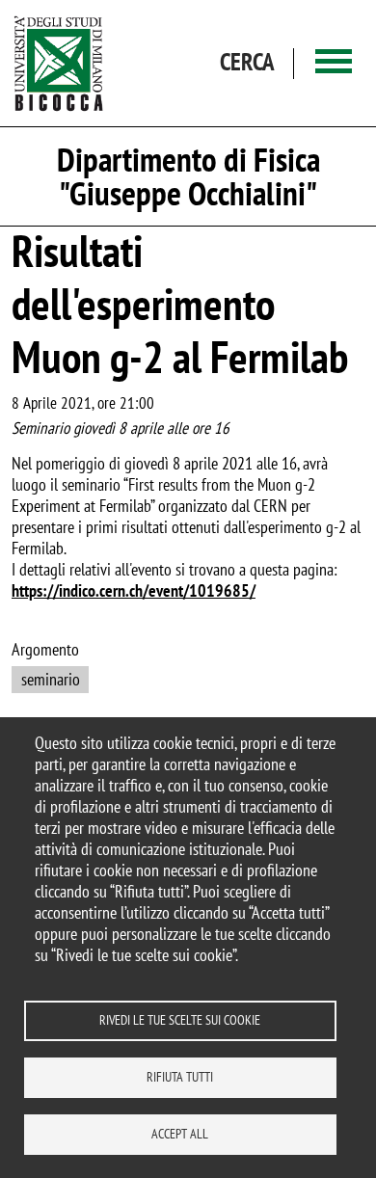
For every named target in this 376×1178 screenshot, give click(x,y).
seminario (50, 679)
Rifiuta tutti (180, 1076)
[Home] (59, 63)
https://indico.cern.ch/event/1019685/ (133, 590)
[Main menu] (333, 63)
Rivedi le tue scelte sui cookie (179, 1020)
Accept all (179, 1133)
